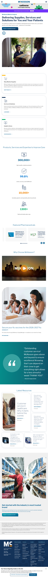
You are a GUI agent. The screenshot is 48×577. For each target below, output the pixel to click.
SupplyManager (24, 558)
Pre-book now (5, 335)
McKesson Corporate (41, 551)
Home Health (16, 546)
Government (16, 544)
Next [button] (44, 243)
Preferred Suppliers (17, 554)
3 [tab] (23, 243)
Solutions (24, 542)
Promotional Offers (17, 556)
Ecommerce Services (25, 551)
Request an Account (41, 558)
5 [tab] (25, 243)
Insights (32, 542)
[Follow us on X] (41, 560)
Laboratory (16, 547)
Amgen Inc (40, 235)
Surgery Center (16, 557)
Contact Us (40, 547)
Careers (39, 553)
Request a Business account (9, 514)
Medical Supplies (17, 542)
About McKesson (41, 542)
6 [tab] (26, 243)
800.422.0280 (6, 552)
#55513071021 (41, 237)
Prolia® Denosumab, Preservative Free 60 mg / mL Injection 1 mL (42, 233)
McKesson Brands (17, 549)
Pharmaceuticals (17, 551)
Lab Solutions (24, 556)
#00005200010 (18, 237)
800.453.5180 (6, 555)
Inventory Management (25, 555)
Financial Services (25, 553)
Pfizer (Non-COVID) (19, 235)
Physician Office (16, 552)
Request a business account (9, 28)
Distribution (24, 550)
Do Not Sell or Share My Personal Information (19, 574)
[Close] (46, 568)
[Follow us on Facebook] (38, 560)
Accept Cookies (33, 574)
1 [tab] (20, 243)
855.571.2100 (6, 549)
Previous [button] (41, 243)
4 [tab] (24, 243)
